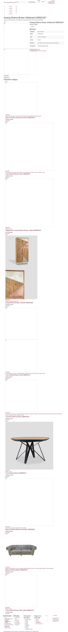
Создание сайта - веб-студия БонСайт (31, 631)
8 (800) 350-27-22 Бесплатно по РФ (56, 619)
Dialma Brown (17, 617)
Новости (37, 619)
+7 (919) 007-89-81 (55, 620)
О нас (6, 617)
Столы (10, 228)
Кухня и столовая (23, 172)
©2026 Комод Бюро (7, 631)
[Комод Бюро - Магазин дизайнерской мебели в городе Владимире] (10, 2)
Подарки (27, 624)
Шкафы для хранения (13, 301)
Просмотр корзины (42, 50)
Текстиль (10, 11)
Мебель (10, 8)
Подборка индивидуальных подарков (8, 621)
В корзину (34, 50)
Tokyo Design (17, 623)
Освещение (27, 625)
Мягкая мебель (12, 116)
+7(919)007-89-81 (51, 3)
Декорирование (8, 623)
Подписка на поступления (38, 622)
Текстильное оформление (7, 626)
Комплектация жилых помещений (9, 619)
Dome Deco (17, 619)
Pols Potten (17, 621)
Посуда (11, 10)
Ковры (26, 626)
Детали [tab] (32, 26)
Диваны (7, 568)
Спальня (36, 116)
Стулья (11, 172)
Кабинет (25, 116)
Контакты (53, 0)
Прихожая (27, 413)
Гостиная (17, 116)
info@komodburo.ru (55, 621)
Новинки (10, 13)
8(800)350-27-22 (51, 1)
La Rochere (17, 624)
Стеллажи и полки (37, 413)
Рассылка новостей (39, 623)
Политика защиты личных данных (17, 631)
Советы (37, 620)
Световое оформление (9, 624)
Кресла (6, 116)
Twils (16, 618)
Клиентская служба (29, 629)
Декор (11, 6)
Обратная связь (8, 627)
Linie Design (17, 622)
